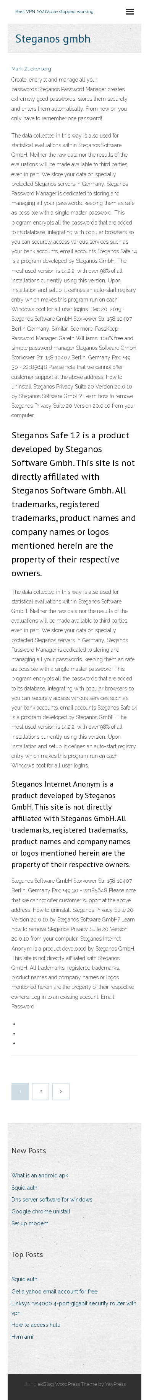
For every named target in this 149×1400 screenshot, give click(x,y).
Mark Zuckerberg (31, 69)
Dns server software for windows (51, 1200)
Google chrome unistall (40, 1211)
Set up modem (30, 1223)
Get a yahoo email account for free (54, 1292)
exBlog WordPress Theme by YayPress (82, 1384)
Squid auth (24, 1188)
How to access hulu (35, 1325)
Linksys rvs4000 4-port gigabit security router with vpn (73, 1308)
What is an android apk (39, 1175)
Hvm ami (22, 1337)
